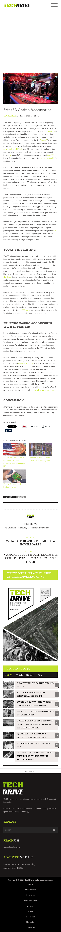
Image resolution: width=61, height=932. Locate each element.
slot (9, 155)
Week (19, 675)
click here (7, 277)
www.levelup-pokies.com (44, 390)
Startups (30, 895)
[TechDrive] (16, 5)
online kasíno (49, 131)
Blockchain (30, 916)
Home (30, 884)
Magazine (30, 922)
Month (30, 675)
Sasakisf (43, 140)
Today (9, 675)
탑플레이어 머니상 (25, 363)
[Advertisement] (30, 41)
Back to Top (29, 771)
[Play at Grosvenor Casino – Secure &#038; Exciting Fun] (40, 449)
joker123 (50, 155)
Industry (21, 497)
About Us (30, 927)
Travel (30, 911)
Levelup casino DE (47, 158)
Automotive (30, 889)
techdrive (10, 115)
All (40, 675)
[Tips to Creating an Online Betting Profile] (14, 476)
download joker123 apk (12, 149)
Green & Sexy (30, 900)
